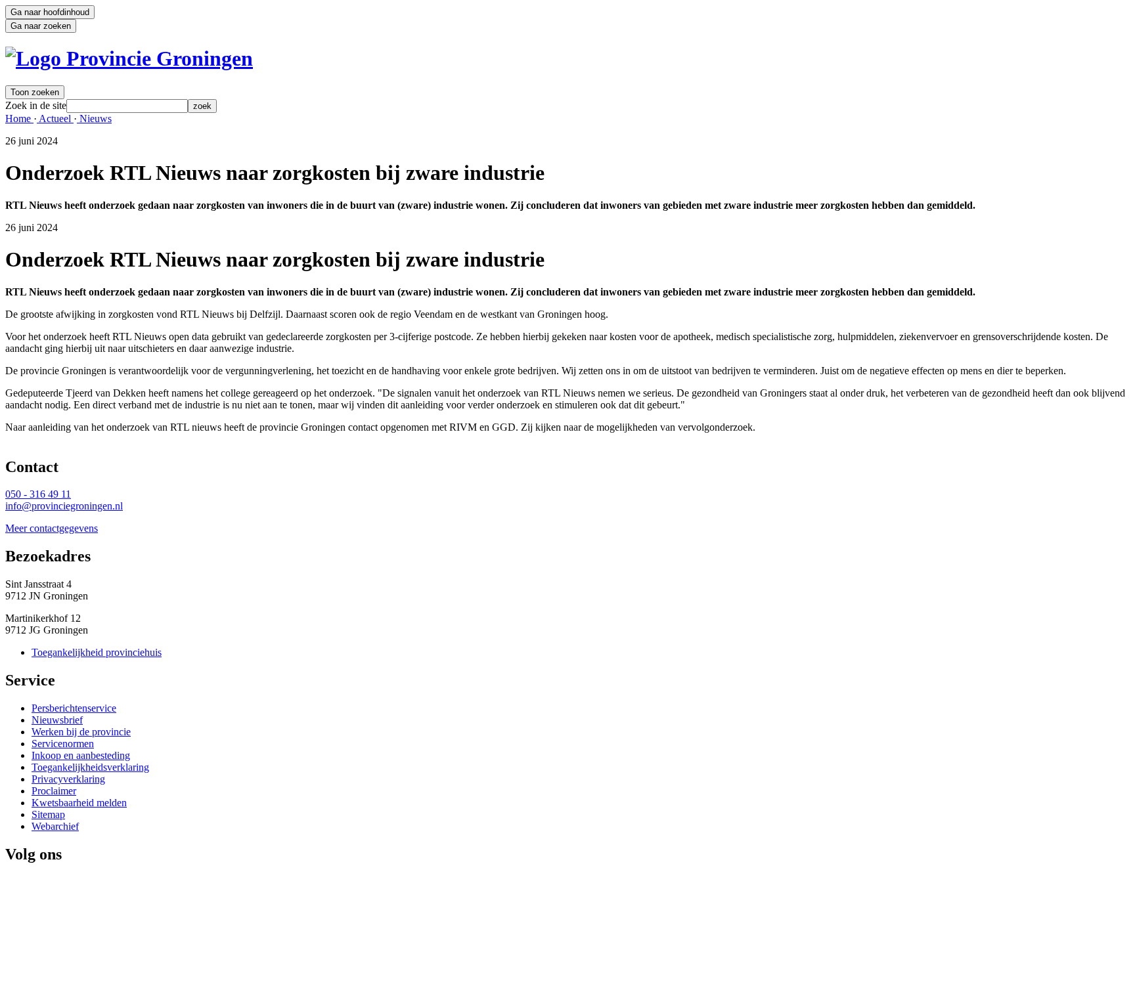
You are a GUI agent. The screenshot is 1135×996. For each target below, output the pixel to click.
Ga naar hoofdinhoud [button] (50, 12)
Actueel (55, 118)
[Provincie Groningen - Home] (129, 58)
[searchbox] (127, 106)
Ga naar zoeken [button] (41, 26)
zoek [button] (202, 106)
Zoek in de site (35, 105)
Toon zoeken (35, 92)
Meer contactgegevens (51, 528)
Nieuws (94, 118)
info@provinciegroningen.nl (64, 505)
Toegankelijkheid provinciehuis (97, 652)
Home (19, 118)
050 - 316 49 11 (38, 494)
